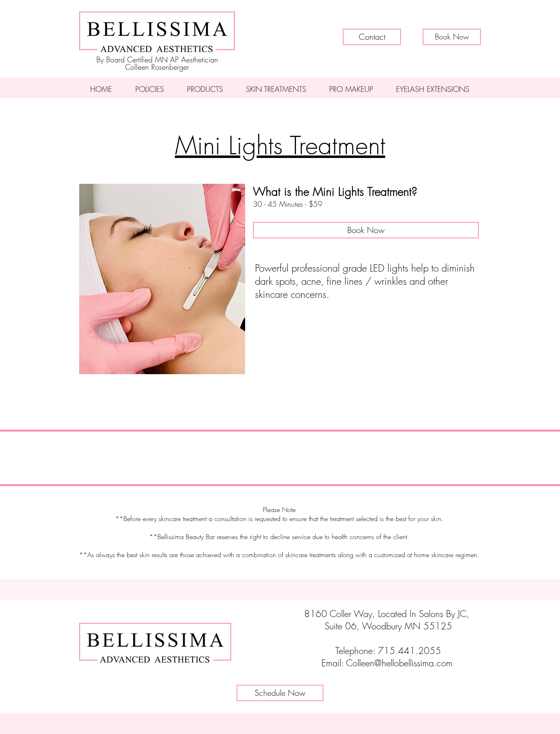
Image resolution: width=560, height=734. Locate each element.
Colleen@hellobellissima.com (399, 663)
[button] (452, 37)
